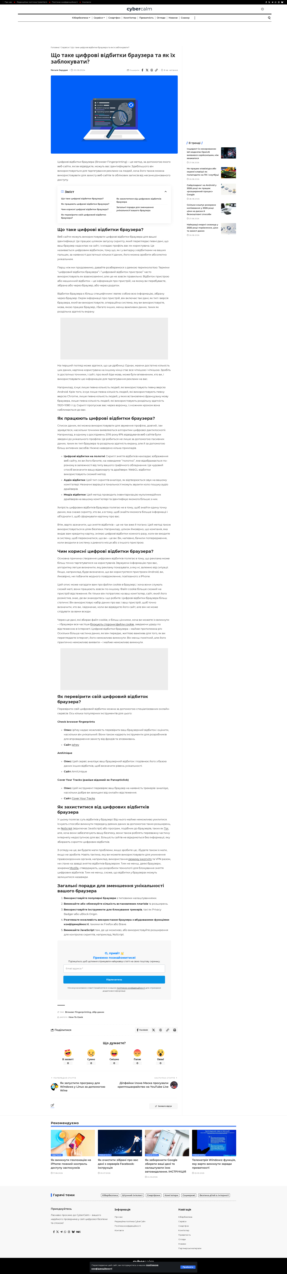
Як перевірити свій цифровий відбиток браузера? (83, 216)
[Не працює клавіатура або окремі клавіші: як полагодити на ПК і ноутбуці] (228, 172)
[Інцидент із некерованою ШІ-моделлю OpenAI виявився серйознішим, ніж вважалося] (228, 153)
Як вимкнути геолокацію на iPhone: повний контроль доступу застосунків (71, 1163)
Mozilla (74, 868)
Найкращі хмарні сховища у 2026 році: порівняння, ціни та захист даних (202, 227)
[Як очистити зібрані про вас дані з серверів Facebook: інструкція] (120, 1143)
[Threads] (278, 2)
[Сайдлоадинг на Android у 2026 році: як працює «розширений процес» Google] (228, 189)
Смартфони (153, 1195)
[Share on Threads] (152, 70)
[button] (188, 1267)
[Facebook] (266, 2)
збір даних (98, 1012)
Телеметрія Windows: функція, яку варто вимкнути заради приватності (214, 1163)
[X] (269, 2)
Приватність (105, 1155)
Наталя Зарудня (59, 70)
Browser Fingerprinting (78, 1012)
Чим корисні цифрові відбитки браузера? (85, 209)
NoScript (66, 828)
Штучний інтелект (132, 1195)
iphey (75, 744)
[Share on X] (147, 70)
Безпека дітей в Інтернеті (214, 1195)
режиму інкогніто (140, 859)
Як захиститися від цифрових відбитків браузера (138, 200)
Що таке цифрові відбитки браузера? (82, 198)
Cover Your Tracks (83, 798)
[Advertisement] (143, 30)
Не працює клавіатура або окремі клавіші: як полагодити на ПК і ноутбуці (203, 171)
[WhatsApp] (275, 2)
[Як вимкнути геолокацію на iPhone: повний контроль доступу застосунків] (73, 1143)
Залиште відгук (165, 1106)
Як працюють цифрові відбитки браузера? (85, 204)
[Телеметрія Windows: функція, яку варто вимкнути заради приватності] (214, 1143)
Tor (166, 828)
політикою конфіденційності (131, 988)
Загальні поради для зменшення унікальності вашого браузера (135, 209)
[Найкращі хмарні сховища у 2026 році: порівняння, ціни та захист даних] (228, 228)
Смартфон (57, 1155)
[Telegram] (272, 2)
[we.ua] (78, 1232)
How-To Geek (76, 1017)
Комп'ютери (171, 1195)
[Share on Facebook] (142, 70)
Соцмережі (189, 1195)
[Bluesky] (282, 2)
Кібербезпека (110, 1195)
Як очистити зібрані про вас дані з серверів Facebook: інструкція (118, 1163)
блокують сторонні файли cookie (112, 624)
